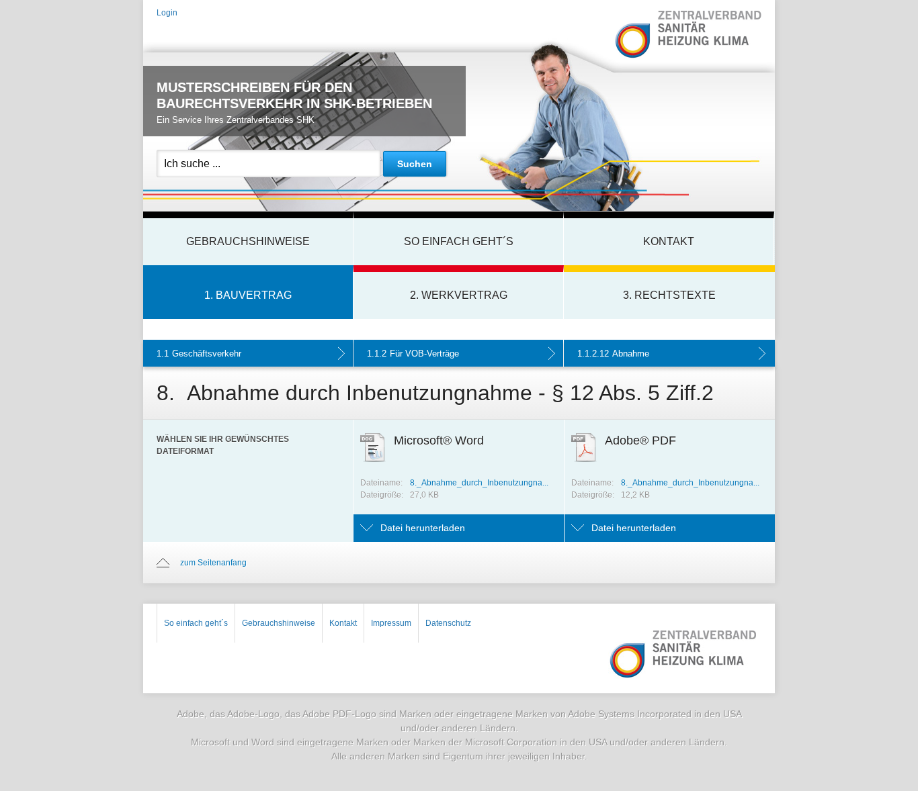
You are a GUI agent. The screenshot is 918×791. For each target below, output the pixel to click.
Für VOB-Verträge (413, 353)
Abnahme (613, 353)
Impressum (391, 623)
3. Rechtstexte (669, 295)
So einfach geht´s (458, 241)
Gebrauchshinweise (248, 241)
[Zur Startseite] (687, 35)
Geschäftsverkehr (199, 353)
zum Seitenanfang (213, 562)
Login (167, 12)
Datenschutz (448, 623)
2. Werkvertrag (458, 295)
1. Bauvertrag (248, 295)
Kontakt (668, 241)
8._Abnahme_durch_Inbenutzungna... (479, 482)
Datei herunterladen (422, 527)
